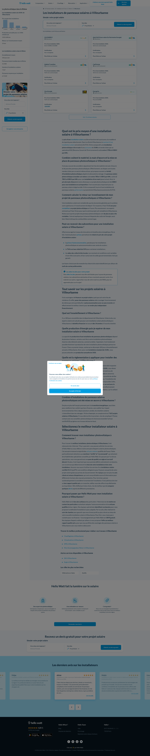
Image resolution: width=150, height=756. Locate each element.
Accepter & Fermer (75, 391)
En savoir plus (75, 385)
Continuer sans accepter (55, 363)
